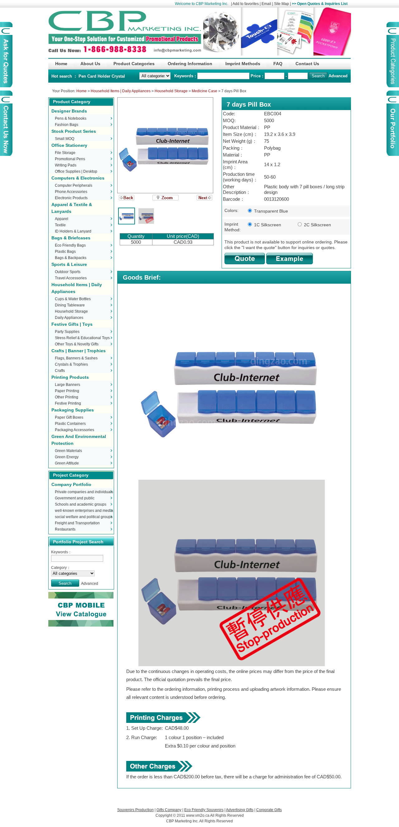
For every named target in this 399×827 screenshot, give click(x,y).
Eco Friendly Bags (70, 245)
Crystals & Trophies (71, 364)
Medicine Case (204, 91)
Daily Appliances (69, 317)
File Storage (65, 153)
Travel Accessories (71, 278)
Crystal (118, 76)
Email (266, 4)
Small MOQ (64, 139)
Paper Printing (67, 391)
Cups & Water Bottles (73, 299)
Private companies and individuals (84, 492)
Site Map (281, 4)
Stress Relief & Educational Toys (82, 338)
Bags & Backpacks (70, 258)
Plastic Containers (70, 423)
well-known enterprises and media (84, 510)
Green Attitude (67, 463)
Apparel (61, 219)
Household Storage (171, 91)
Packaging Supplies (72, 409)
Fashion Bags (66, 125)
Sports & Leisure (69, 264)
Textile (60, 225)
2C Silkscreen (317, 224)
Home (81, 91)
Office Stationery (69, 145)
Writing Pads (65, 165)
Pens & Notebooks (70, 118)
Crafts (60, 370)
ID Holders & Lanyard (73, 231)
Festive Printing (68, 403)
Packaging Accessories (74, 430)
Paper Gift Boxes (69, 417)
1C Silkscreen (267, 224)
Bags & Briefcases (70, 237)
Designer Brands (69, 110)
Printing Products (70, 377)
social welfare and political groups (84, 517)
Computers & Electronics (77, 177)
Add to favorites (246, 4)
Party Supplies (67, 331)
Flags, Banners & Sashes (76, 358)
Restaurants (65, 529)
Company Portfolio (71, 484)
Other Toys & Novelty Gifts (77, 344)
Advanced (338, 76)
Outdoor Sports (67, 272)
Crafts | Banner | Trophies (78, 350)
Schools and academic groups (80, 504)
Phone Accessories (71, 192)
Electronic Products (71, 198)
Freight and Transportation (77, 523)
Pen (83, 76)
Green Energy (67, 457)
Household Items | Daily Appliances (121, 91)
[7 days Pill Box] (165, 145)
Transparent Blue (270, 211)
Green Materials (68, 451)
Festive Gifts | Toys (72, 324)
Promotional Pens (70, 159)
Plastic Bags (65, 251)
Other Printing (66, 397)
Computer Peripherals (73, 185)
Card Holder (99, 76)
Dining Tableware (70, 305)
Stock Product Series (73, 131)
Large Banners (67, 384)
